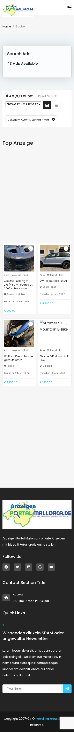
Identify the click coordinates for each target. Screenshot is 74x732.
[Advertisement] (37, 194)
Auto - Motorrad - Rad (16, 275)
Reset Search (47, 96)
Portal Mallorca (46, 719)
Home (6, 26)
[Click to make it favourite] (30, 248)
